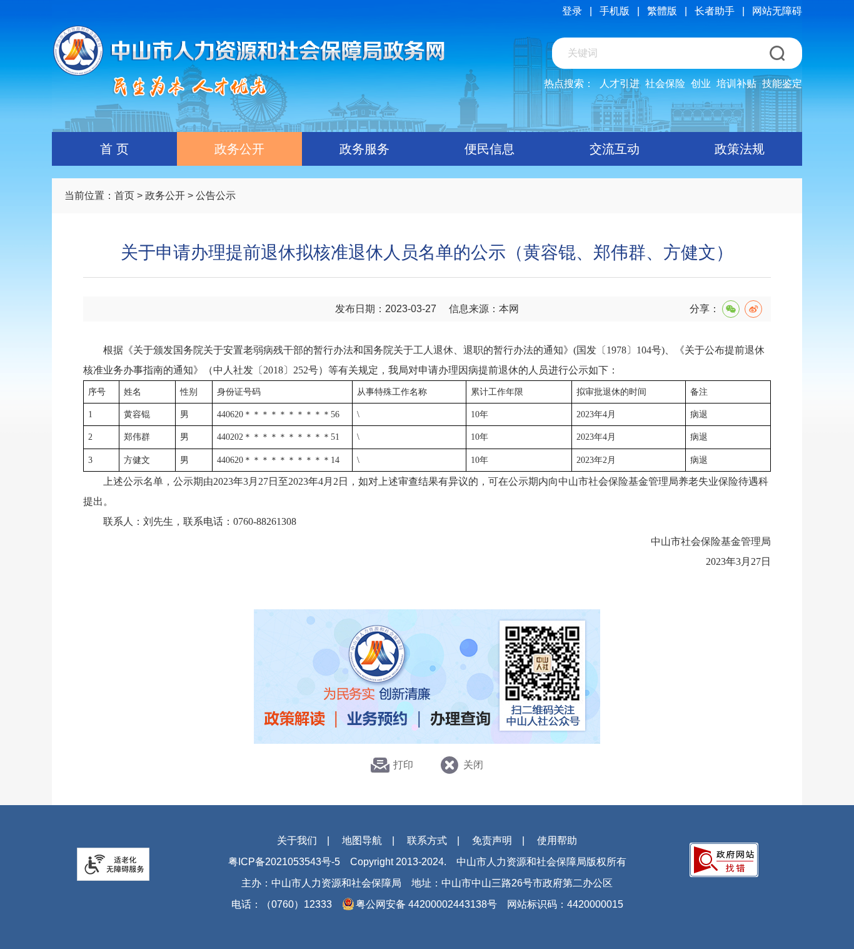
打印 (403, 764)
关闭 (473, 764)
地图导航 (362, 840)
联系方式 (427, 840)
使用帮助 (557, 840)
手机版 (615, 11)
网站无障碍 (777, 11)
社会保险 (665, 83)
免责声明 (492, 840)
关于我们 (297, 840)
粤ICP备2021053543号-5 (284, 861)
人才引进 (620, 83)
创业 (701, 83)
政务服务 (364, 149)
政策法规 (740, 149)
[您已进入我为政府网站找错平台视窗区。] (724, 860)
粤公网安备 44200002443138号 (426, 904)
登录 (572, 11)
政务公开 (239, 149)
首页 (124, 195)
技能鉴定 (782, 83)
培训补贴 (736, 83)
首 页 (114, 149)
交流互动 (615, 149)
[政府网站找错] (724, 860)
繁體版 (662, 11)
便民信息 (490, 149)
